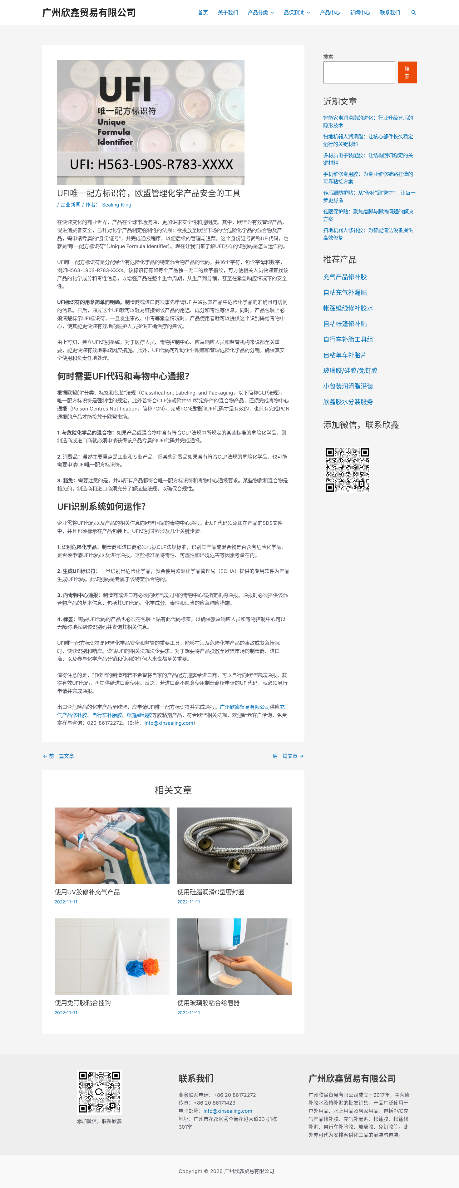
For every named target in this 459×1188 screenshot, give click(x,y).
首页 (203, 12)
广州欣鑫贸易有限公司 (89, 12)
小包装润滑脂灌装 (348, 386)
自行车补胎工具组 (348, 339)
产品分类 (258, 12)
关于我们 (228, 12)
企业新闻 (71, 204)
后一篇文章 (288, 755)
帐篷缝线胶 (139, 715)
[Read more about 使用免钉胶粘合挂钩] (112, 956)
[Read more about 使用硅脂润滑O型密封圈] (234, 845)
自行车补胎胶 (107, 715)
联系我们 (390, 12)
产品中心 (330, 12)
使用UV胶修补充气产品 (87, 892)
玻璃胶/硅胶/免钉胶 (350, 371)
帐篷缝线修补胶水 (348, 308)
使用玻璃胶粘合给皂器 (208, 1003)
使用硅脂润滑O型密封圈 (210, 892)
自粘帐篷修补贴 (345, 324)
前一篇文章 (58, 755)
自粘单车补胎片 (345, 355)
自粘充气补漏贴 (345, 292)
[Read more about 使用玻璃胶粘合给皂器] (234, 956)
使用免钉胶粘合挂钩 (83, 1003)
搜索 (328, 56)
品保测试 (294, 12)
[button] (271, 12)
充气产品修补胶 (345, 277)
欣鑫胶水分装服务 (348, 402)
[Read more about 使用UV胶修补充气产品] (112, 845)
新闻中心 (360, 12)
